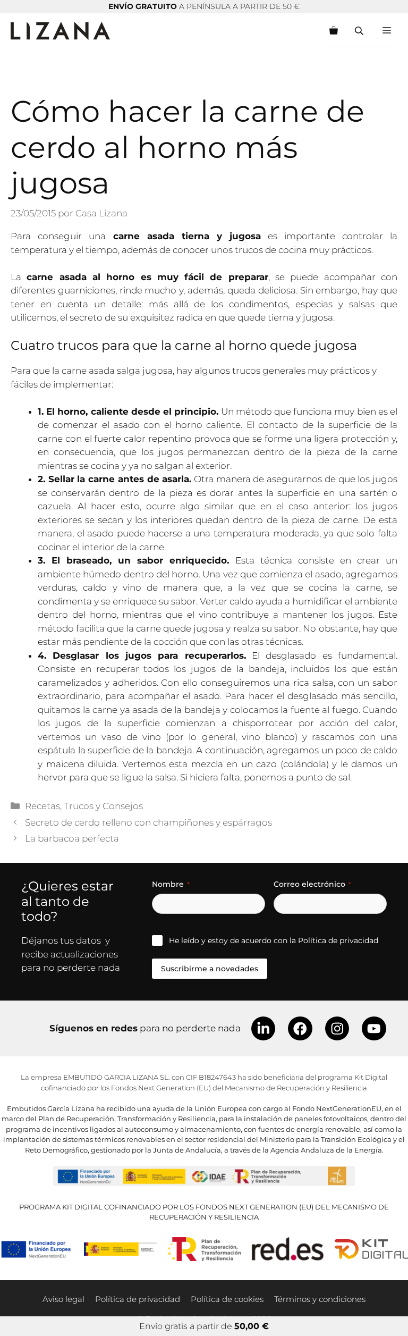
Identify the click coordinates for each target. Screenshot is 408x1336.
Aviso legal (63, 1299)
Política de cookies (227, 1299)
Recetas (42, 806)
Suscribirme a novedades (209, 968)
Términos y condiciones (320, 1299)
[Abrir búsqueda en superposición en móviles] (360, 31)
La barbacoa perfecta (72, 838)
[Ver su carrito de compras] (333, 31)
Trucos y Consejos (103, 806)
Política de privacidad (338, 940)
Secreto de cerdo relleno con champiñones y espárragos (148, 822)
